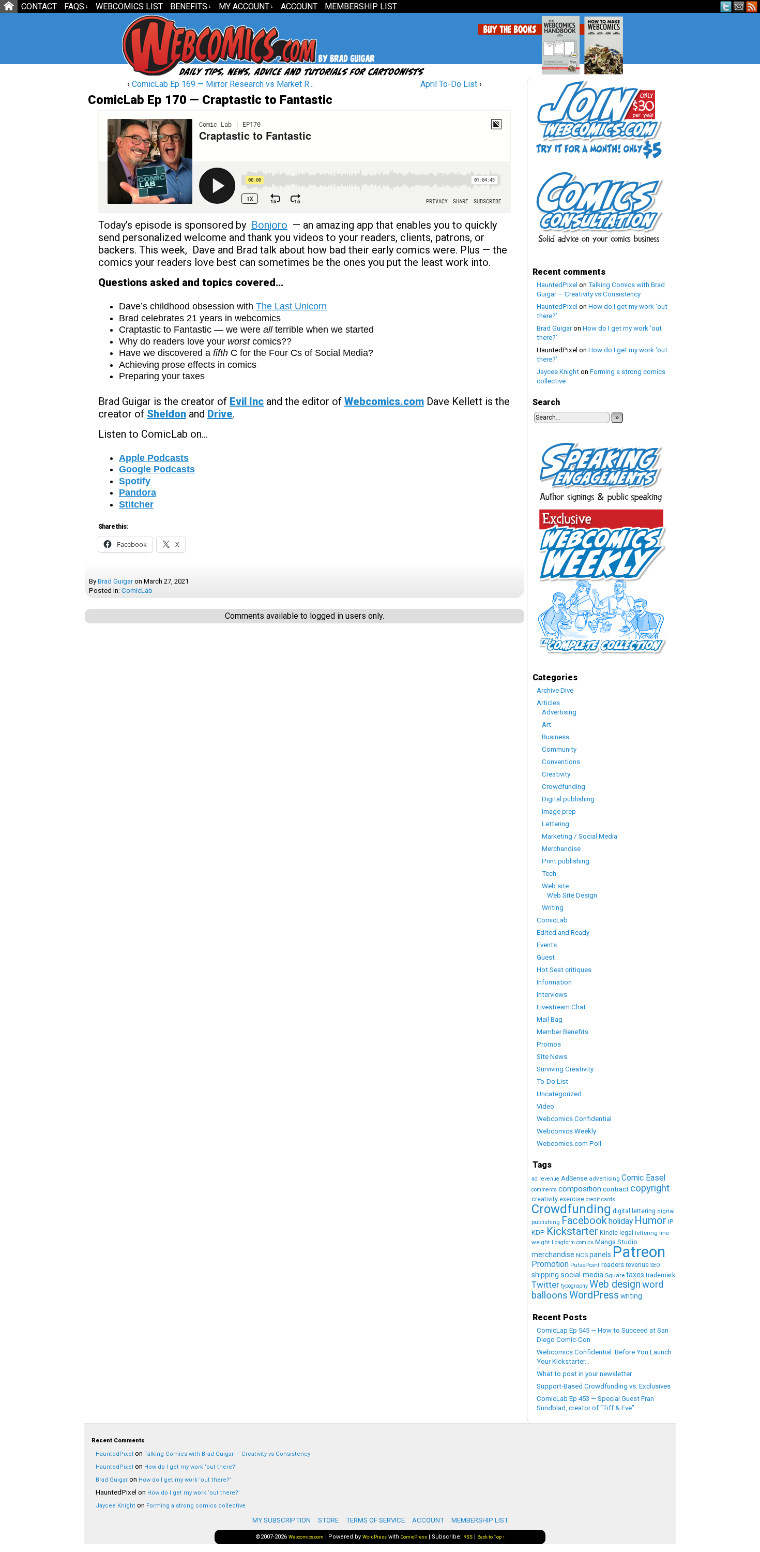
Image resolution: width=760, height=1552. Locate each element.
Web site (555, 886)
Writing (553, 908)
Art (546, 724)
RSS (752, 6)
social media (581, 1274)
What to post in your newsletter (584, 1374)
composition (579, 1188)
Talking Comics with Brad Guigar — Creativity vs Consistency (227, 1454)
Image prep (559, 811)
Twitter (726, 6)
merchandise (552, 1254)
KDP (538, 1232)
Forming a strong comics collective (196, 1505)
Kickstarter (572, 1231)
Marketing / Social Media (579, 836)
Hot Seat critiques (564, 970)
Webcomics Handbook (613, 40)
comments (544, 1189)
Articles (548, 703)
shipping (545, 1275)
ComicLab (137, 590)
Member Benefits (562, 1032)
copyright (650, 1188)
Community (559, 749)
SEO (655, 1265)
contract (616, 1189)
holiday (621, 1221)
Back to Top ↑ (491, 1537)
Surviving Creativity (565, 1069)
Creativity (556, 774)
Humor (650, 1220)
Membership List (361, 6)
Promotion (550, 1264)
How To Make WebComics (656, 41)
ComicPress (414, 1537)
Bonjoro (269, 225)
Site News (552, 1057)
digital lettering (634, 1211)
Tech (549, 873)
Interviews (552, 994)
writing (631, 1296)
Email (739, 6)
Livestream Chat (561, 1007)
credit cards (600, 1199)
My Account (246, 6)
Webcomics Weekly (566, 1131)
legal (626, 1232)
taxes (635, 1275)
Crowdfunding (563, 786)
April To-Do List (448, 84)
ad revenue (545, 1178)
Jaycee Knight (558, 372)
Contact (39, 6)
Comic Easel (643, 1178)
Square (615, 1275)
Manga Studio (616, 1242)
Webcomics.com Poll (569, 1143)
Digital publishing (568, 799)
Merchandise (561, 849)
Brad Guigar (115, 581)
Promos (549, 1044)
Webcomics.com (177, 45)
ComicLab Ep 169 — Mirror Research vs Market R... (223, 84)
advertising (604, 1178)
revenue (637, 1265)
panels (600, 1254)
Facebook (584, 1221)
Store (328, 1520)
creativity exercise (557, 1199)
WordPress (594, 1295)
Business (555, 737)
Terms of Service (375, 1520)
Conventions (561, 762)
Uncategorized (559, 1094)
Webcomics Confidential (574, 1119)
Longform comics (573, 1242)
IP (670, 1222)
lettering (646, 1232)
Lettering (555, 824)
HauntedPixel (557, 285)
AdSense (574, 1178)
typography (574, 1285)
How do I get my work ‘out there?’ (190, 1467)
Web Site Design (572, 895)
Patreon (639, 1252)
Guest (546, 957)
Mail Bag (550, 1019)
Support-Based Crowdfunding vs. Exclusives (604, 1386)
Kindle (609, 1232)
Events (547, 945)
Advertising (559, 712)
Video (545, 1106)
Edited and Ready (563, 932)
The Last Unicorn (291, 306)
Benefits (190, 6)
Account (299, 6)
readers (612, 1265)
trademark (660, 1275)
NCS (582, 1255)
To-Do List (552, 1081)
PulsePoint (585, 1265)
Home (9, 6)
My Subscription (281, 1520)
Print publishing (565, 861)
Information (554, 982)
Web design (615, 1284)
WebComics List (129, 6)
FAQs (76, 6)
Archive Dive (555, 690)
